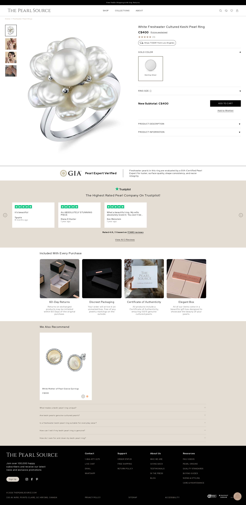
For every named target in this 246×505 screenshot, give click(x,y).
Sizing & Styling (191, 478)
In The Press (156, 473)
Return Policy (125, 469)
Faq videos (189, 459)
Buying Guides (190, 473)
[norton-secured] (212, 496)
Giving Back (156, 464)
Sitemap (133, 497)
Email (88, 469)
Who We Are (156, 459)
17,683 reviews (135, 232)
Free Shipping (125, 464)
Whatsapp (90, 473)
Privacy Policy (93, 497)
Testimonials (157, 469)
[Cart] (237, 10)
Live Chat (90, 464)
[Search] (220, 10)
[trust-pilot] (223, 497)
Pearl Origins (190, 464)
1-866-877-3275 (92, 459)
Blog (153, 478)
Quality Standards (193, 469)
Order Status (125, 459)
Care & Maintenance (193, 483)
